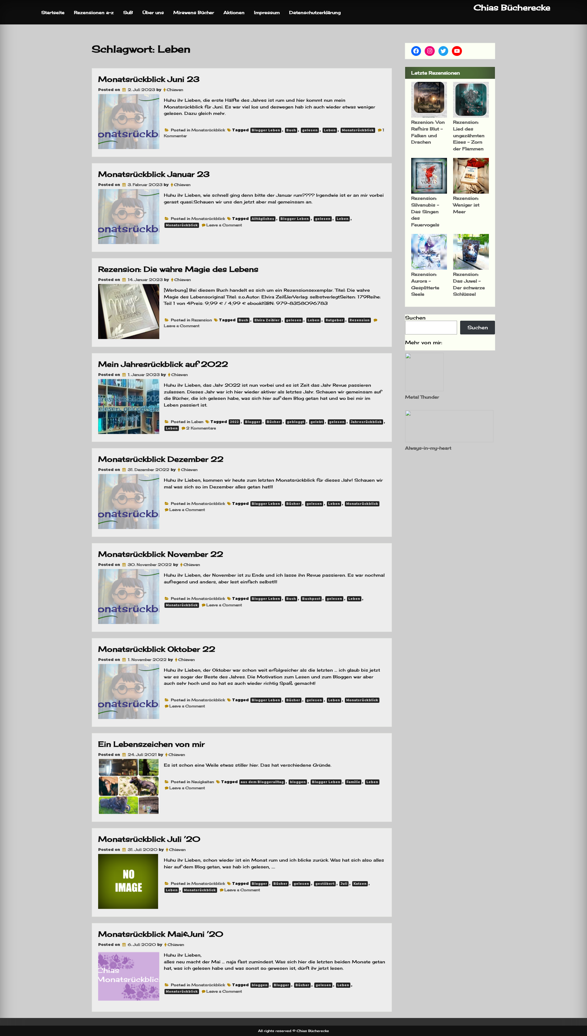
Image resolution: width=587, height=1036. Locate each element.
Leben (330, 130)
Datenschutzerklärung (315, 12)
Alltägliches (263, 219)
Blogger (252, 422)
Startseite (53, 12)
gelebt (316, 422)
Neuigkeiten (202, 781)
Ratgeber (334, 320)
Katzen (360, 884)
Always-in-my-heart (428, 448)
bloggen (298, 782)
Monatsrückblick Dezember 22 (160, 459)
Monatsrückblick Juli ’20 (149, 839)
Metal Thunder (422, 396)
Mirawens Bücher (193, 12)
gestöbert (324, 884)
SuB (128, 12)
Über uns (153, 12)
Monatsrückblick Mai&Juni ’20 (160, 934)
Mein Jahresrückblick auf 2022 (163, 364)
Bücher (274, 422)
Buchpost (311, 599)
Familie (353, 782)
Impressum (267, 12)
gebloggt (295, 422)
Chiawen (175, 89)
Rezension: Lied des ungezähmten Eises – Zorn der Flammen (469, 135)
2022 (234, 422)
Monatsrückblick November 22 (160, 554)
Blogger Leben (266, 130)
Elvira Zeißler (267, 320)
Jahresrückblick (366, 422)
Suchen (415, 318)
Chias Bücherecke (512, 7)
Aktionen (234, 12)
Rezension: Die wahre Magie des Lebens (178, 269)
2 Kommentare (201, 428)
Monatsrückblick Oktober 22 (156, 649)
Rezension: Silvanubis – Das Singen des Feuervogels (425, 211)
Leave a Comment (224, 225)
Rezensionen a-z (94, 12)
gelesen (310, 130)
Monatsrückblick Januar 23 (154, 174)
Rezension (201, 320)
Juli (344, 884)
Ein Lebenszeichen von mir (151, 744)
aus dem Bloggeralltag (262, 782)
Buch (291, 130)
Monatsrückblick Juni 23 (149, 79)
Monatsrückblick (208, 130)
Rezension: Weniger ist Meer (466, 204)
